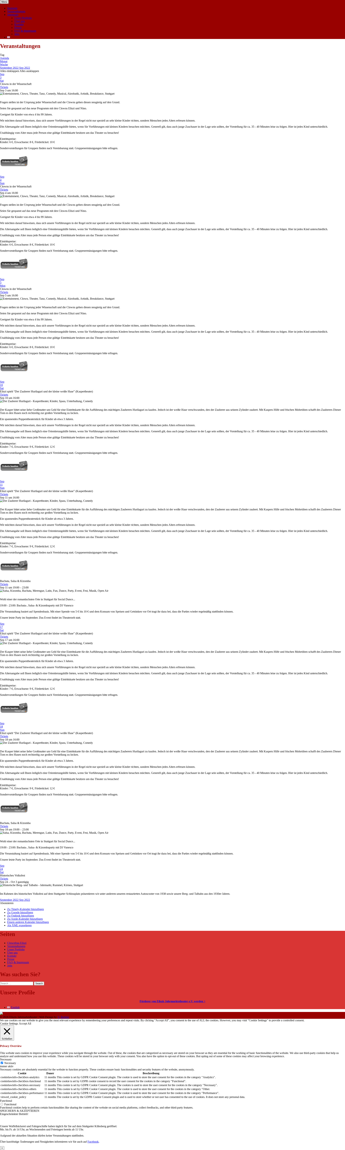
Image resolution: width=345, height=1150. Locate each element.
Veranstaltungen (16, 11)
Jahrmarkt (12, 14)
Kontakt (19, 24)
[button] (6, 903)
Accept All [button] (25, 1023)
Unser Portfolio (23, 17)
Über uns (19, 21)
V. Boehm (63, 1017)
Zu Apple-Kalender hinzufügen (25, 918)
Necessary (10, 1063)
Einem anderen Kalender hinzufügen (28, 922)
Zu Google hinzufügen (20, 912)
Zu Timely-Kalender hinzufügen (25, 909)
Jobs (16, 34)
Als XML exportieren (19, 925)
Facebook (93, 1141)
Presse (18, 27)
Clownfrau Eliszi (16, 942)
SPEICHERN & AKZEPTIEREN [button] (19, 1110)
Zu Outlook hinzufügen (20, 915)
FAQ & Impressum (25, 30)
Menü (4, 2)
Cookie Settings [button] (9, 1023)
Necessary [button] (6, 1059)
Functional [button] (6, 1100)
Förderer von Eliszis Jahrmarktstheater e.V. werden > (172, 1001)
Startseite (12, 8)
